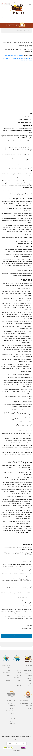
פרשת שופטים (28, 58)
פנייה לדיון (12, 723)
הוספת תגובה (16, 636)
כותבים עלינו (17, 683)
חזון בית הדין (12, 705)
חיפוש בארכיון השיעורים (23, 30)
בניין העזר (12, 718)
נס (17, 58)
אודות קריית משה (29, 666)
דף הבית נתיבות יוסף (6, 666)
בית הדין (30, 675)
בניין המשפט (12, 716)
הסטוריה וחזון (6, 673)
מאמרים (13, 713)
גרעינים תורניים (28, 673)
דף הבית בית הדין (10, 700)
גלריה (19, 680)
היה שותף (29, 678)
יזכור (30, 681)
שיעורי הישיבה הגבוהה (26, 703)
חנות (30, 683)
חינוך (10, 58)
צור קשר (29, 686)
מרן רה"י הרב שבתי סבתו (11, 56)
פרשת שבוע (29, 706)
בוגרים (8, 670)
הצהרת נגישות (16, 751)
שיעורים (19, 675)
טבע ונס (21, 58)
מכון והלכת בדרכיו (18, 671)
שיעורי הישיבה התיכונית (26, 700)
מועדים (30, 708)
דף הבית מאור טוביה (17, 666)
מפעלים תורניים (28, 670)
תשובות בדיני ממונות (10, 711)
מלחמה (14, 58)
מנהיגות (21, 56)
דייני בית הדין (12, 708)
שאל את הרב (17, 678)
